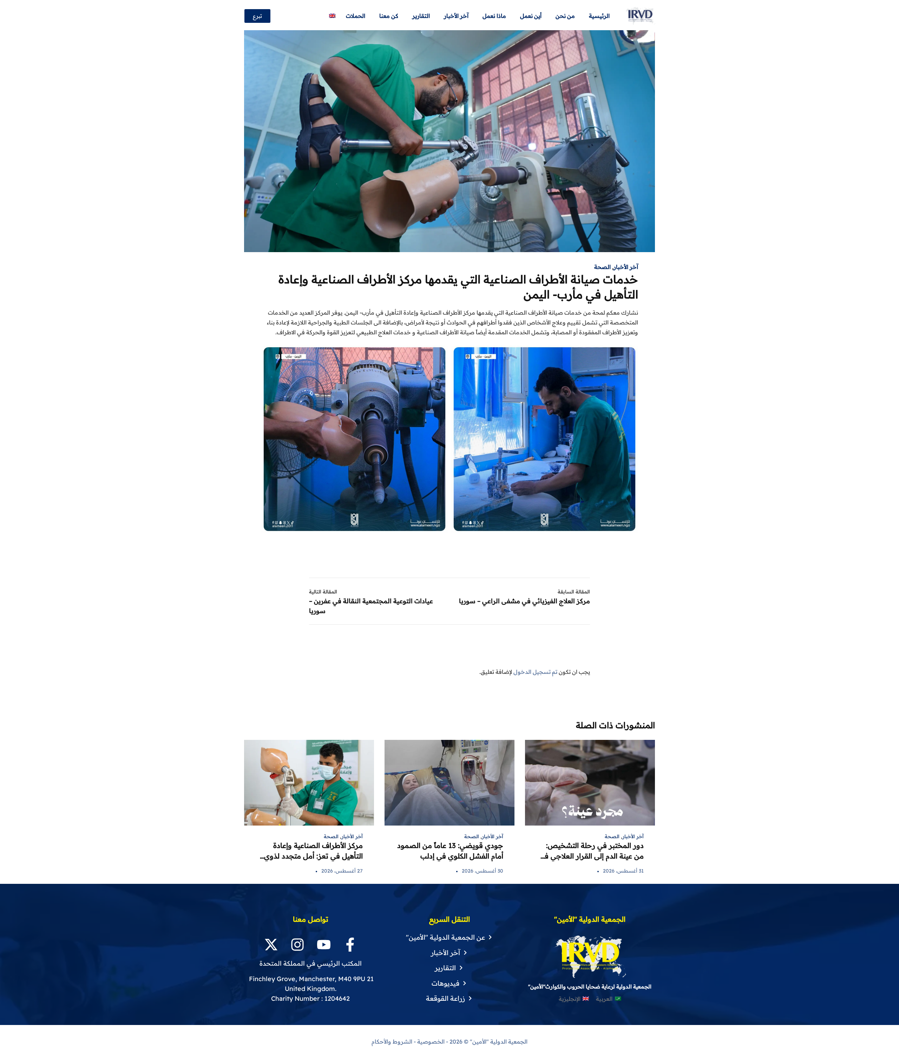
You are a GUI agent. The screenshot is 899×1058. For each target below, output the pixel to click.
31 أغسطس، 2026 (623, 871)
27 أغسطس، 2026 (342, 871)
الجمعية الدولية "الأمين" (497, 1041)
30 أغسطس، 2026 (482, 871)
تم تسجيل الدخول (535, 671)
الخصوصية (431, 1041)
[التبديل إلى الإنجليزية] (332, 16)
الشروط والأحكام (392, 1041)
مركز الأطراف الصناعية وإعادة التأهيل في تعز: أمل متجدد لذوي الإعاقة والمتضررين (313, 856)
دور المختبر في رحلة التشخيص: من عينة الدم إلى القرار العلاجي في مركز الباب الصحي (591, 856)
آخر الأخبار (625, 266)
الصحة (602, 266)
